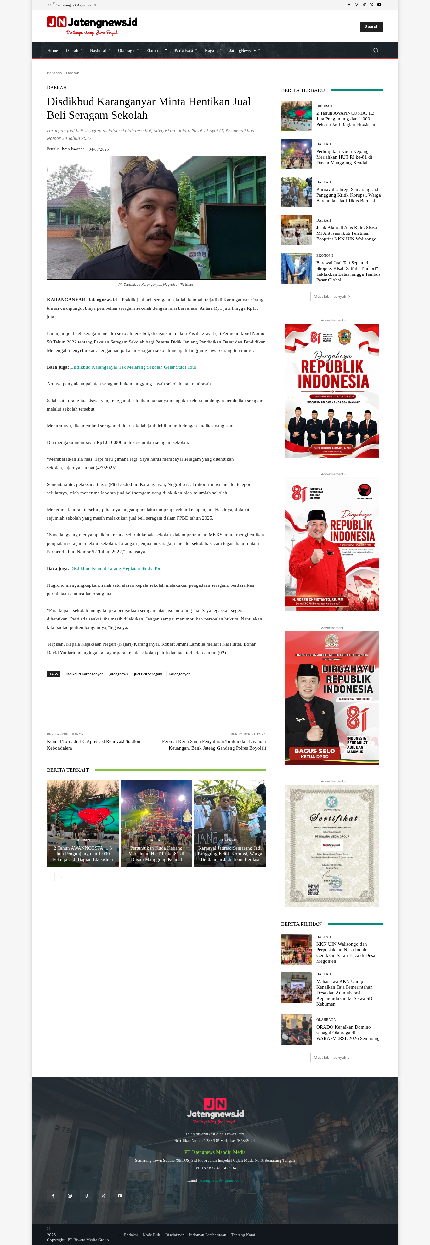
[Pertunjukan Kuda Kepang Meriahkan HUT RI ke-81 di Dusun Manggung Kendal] (157, 823)
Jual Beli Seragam (148, 673)
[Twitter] (103, 1196)
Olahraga (326, 1020)
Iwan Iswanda (73, 149)
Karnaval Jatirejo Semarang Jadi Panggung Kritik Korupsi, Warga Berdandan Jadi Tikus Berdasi (230, 853)
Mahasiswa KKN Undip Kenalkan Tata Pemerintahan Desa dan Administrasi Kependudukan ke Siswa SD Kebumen (344, 992)
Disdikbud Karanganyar (83, 673)
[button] (375, 50)
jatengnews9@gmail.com (221, 1180)
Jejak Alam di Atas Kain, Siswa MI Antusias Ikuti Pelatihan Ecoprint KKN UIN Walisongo (346, 233)
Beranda (54, 73)
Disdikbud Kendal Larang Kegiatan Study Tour (116, 568)
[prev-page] (51, 877)
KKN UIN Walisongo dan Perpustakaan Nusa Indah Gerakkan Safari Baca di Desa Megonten (345, 953)
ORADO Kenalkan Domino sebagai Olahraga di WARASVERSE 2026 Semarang (348, 1032)
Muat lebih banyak (330, 296)
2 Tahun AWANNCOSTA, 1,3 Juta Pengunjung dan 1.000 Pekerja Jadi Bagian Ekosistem (83, 853)
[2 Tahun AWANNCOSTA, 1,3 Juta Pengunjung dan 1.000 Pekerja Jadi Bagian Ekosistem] (83, 823)
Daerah (72, 73)
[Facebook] (349, 5)
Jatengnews (118, 673)
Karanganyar (179, 673)
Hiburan (82, 840)
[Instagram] (356, 5)
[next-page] (61, 877)
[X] (372, 5)
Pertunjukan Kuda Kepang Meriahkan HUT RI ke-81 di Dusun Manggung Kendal (156, 853)
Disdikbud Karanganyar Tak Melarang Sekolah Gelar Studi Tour (133, 367)
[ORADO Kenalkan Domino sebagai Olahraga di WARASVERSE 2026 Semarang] (296, 1029)
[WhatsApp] (94, 704)
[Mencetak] (166, 704)
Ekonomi (324, 255)
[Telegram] (137, 704)
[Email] (152, 704)
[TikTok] (364, 5)
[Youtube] (379, 5)
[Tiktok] (86, 1196)
